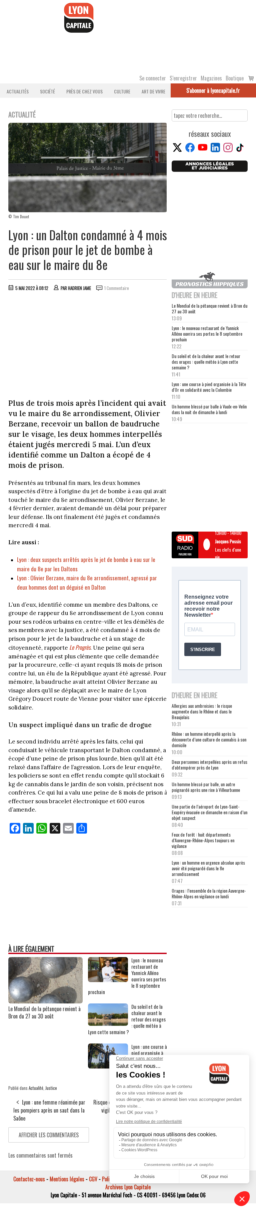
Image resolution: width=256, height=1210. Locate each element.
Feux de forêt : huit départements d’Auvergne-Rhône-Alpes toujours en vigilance (203, 840)
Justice (51, 1088)
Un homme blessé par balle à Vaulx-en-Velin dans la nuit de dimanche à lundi (209, 409)
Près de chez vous (84, 91)
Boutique (235, 78)
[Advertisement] (87, 346)
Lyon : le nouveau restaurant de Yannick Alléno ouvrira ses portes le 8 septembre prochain (207, 333)
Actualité (36, 1088)
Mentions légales (67, 1179)
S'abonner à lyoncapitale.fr (213, 90)
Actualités (18, 91)
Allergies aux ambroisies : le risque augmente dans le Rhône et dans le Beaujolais (202, 711)
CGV (93, 1179)
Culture (122, 91)
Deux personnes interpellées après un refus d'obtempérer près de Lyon (209, 764)
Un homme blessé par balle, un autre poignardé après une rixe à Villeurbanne (206, 787)
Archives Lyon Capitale (128, 1187)
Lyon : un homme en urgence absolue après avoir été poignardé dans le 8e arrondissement (208, 868)
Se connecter (152, 78)
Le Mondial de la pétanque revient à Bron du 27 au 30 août (44, 1012)
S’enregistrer (183, 78)
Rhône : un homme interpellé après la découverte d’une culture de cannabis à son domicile (209, 739)
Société (47, 91)
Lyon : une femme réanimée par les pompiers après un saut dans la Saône (49, 1110)
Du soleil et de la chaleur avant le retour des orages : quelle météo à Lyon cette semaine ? (206, 361)
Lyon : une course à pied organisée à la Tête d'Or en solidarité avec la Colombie (209, 386)
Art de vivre (153, 91)
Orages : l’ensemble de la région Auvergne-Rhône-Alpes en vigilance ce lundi (209, 893)
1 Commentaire (116, 288)
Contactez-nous (29, 1179)
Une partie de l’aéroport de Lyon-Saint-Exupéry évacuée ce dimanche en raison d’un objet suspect (209, 812)
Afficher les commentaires (49, 1135)
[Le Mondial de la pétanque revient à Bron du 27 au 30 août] (45, 1001)
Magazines (211, 78)
